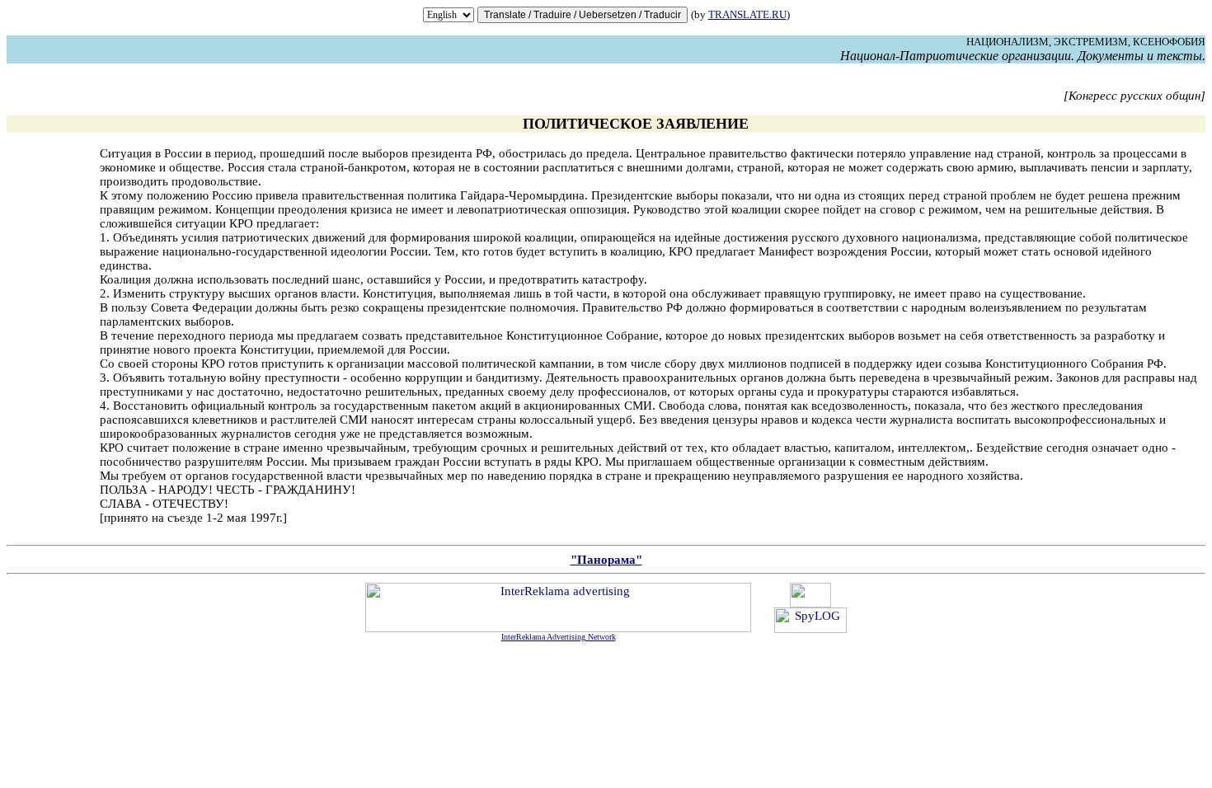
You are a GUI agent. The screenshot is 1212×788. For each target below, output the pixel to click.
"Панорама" (606, 559)
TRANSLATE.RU (747, 14)
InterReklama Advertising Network (558, 636)
